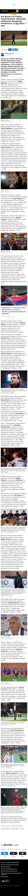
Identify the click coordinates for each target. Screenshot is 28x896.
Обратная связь (5, 876)
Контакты (3, 864)
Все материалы (8, 55)
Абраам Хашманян (15, 828)
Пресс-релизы (14, 864)
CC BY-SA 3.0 (4, 638)
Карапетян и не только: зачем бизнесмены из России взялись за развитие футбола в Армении (14, 310)
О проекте (3, 862)
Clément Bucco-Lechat (12, 638)
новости (3, 849)
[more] (25, 316)
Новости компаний (5, 866)
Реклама (8, 864)
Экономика (17, 849)
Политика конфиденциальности (9, 869)
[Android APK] (5, 881)
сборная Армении (5, 828)
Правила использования (13, 862)
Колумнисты (14, 825)
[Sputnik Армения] (5, 11)
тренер (22, 828)
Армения (8, 825)
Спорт (2, 825)
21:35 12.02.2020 (5, 28)
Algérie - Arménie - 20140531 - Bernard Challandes (13, 639)
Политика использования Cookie (9, 871)
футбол (20, 825)
